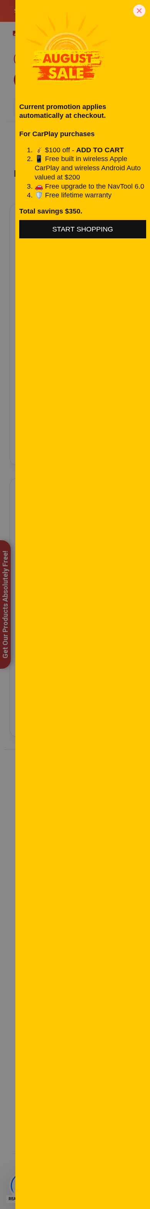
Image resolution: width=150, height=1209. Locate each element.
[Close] (139, 11)
